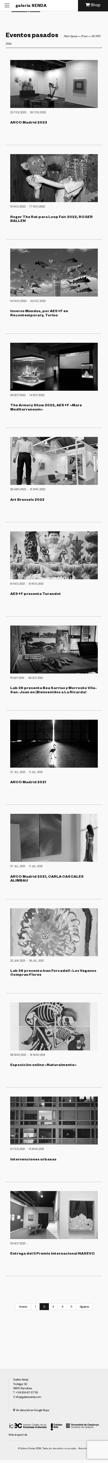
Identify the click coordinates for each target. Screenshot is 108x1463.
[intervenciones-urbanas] (54, 1121)
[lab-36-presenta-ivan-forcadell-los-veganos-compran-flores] (54, 932)
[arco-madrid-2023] (54, 84)
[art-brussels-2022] (54, 461)
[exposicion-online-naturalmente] (54, 1026)
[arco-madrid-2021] (54, 744)
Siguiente (84, 1307)
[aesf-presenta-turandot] (54, 555)
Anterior (23, 1307)
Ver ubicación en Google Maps (32, 1410)
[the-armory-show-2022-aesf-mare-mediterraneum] (54, 367)
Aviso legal (84, 1449)
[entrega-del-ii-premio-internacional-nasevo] (54, 1215)
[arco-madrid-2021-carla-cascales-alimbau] (54, 838)
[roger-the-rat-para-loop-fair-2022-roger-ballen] (54, 178)
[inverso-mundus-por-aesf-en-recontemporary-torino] (54, 273)
